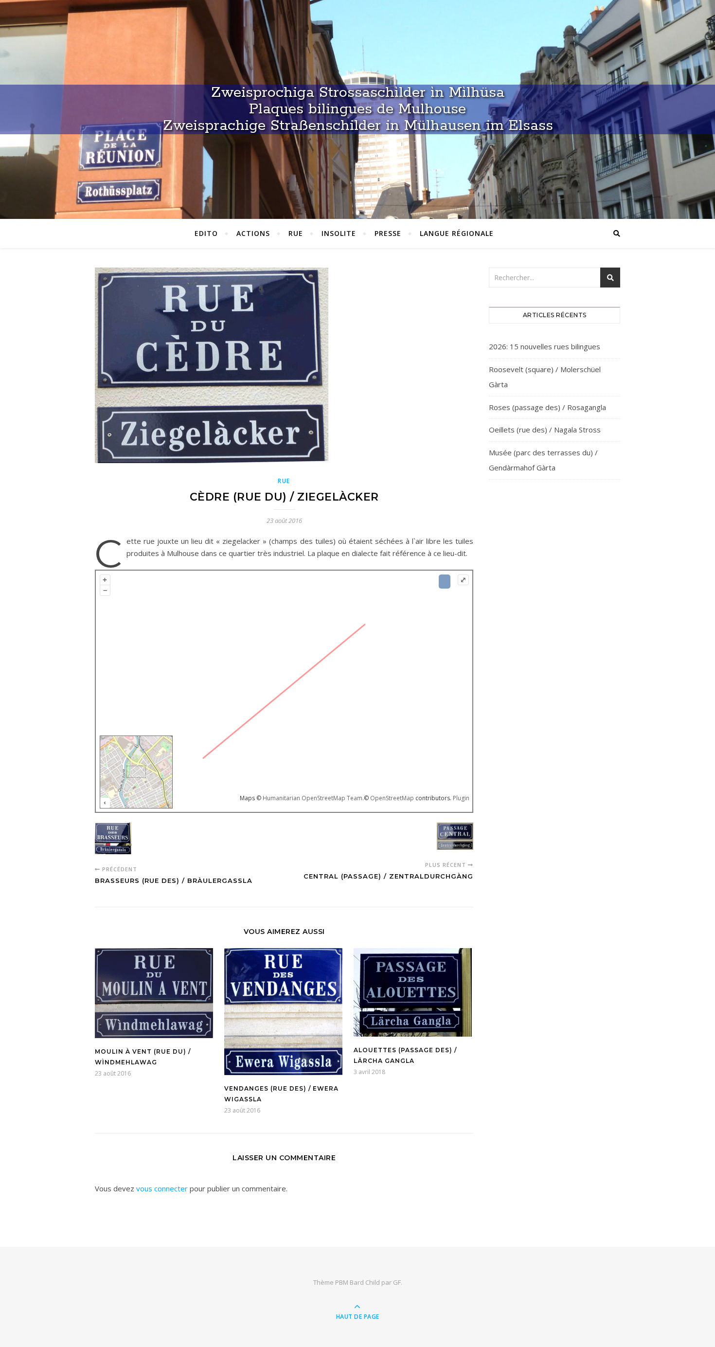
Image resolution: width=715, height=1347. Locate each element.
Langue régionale (457, 233)
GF (397, 1282)
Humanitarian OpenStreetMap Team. (313, 798)
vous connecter (162, 1188)
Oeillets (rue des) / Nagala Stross (545, 429)
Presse (388, 233)
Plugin (460, 798)
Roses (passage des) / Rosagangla (547, 407)
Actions (253, 233)
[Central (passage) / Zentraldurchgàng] (455, 838)
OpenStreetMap (392, 798)
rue (284, 481)
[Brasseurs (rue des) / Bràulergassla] (113, 840)
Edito (206, 233)
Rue (295, 233)
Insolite (339, 233)
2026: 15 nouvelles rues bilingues (544, 346)
